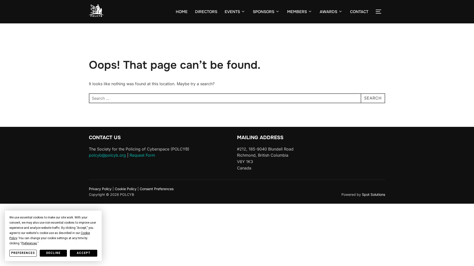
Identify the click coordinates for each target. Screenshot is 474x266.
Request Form (142, 155)
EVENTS (232, 11)
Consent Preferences (157, 189)
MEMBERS (297, 11)
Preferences (23, 253)
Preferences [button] (29, 243)
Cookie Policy (126, 189)
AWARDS (328, 11)
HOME (182, 11)
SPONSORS (263, 11)
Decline (53, 253)
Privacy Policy (100, 189)
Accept (84, 253)
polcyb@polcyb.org (107, 155)
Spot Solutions (373, 194)
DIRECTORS (206, 11)
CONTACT (359, 11)
